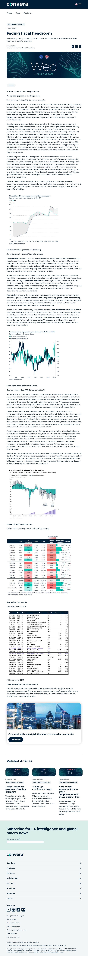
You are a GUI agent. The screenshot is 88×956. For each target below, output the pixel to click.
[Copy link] (73, 46)
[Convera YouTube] (23, 910)
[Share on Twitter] (80, 46)
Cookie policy (12, 933)
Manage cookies (13, 937)
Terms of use (11, 919)
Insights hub (12, 878)
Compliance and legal (15, 916)
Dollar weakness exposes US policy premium (15, 789)
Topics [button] (9, 13)
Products (11, 868)
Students (11, 888)
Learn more (16, 740)
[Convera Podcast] (18, 910)
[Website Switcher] (76, 4)
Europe (11, 85)
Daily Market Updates (16, 24)
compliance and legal (13, 952)
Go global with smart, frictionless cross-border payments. (41, 734)
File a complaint (13, 923)
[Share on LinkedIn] (76, 46)
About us (11, 893)
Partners (10, 883)
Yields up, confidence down (42, 788)
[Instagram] (13, 910)
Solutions (11, 863)
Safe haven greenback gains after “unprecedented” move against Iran (69, 791)
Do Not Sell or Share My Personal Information (49, 952)
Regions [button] (27, 13)
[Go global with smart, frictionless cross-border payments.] (44, 716)
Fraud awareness (13, 926)
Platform (11, 873)
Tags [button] (18, 13)
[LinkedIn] (9, 910)
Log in (9, 898)
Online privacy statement (17, 930)
